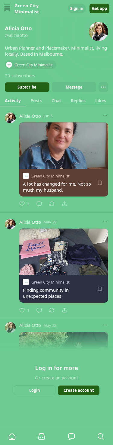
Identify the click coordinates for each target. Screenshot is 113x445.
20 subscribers (20, 76)
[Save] (100, 183)
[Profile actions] (103, 87)
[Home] (7, 8)
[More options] (105, 116)
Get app (99, 8)
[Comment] (39, 204)
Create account (78, 390)
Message (73, 87)
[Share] (64, 204)
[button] (12, 436)
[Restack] (52, 204)
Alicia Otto (30, 116)
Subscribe (26, 87)
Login (34, 390)
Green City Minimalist (50, 176)
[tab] (13, 100)
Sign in (76, 8)
